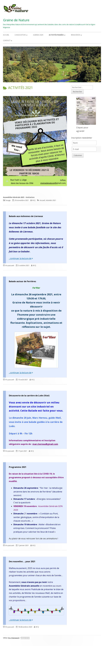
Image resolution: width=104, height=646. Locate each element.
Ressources (75, 35)
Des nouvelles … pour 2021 (22, 561)
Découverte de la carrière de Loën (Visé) (29, 395)
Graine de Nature (16, 20)
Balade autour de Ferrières (22, 281)
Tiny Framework (13, 638)
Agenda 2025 (38, 35)
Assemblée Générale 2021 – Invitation (18, 197)
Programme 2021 (17, 467)
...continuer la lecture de (21, 258)
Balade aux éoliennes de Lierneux (26, 216)
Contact (6, 40)
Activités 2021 (51, 200)
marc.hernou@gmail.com (45, 444)
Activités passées (56, 35)
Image (8, 200)
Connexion (25, 638)
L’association (20, 35)
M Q (33, 200)
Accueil (6, 35)
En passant (9, 265)
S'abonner (78, 155)
